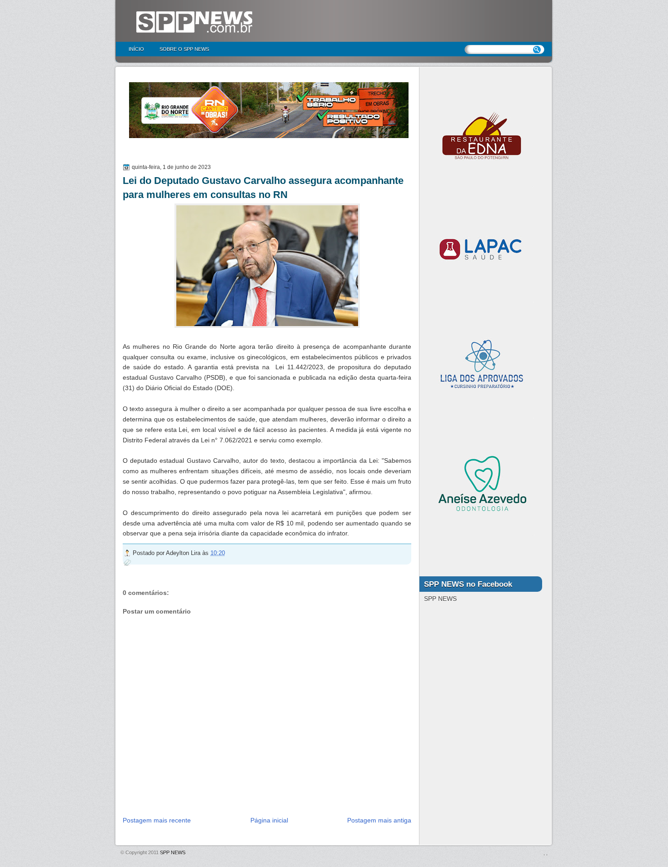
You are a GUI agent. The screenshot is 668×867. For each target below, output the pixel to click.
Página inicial (269, 820)
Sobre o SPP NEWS (184, 49)
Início (136, 49)
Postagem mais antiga (379, 820)
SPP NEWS (172, 852)
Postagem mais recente (157, 820)
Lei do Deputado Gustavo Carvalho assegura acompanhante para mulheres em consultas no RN (263, 187)
